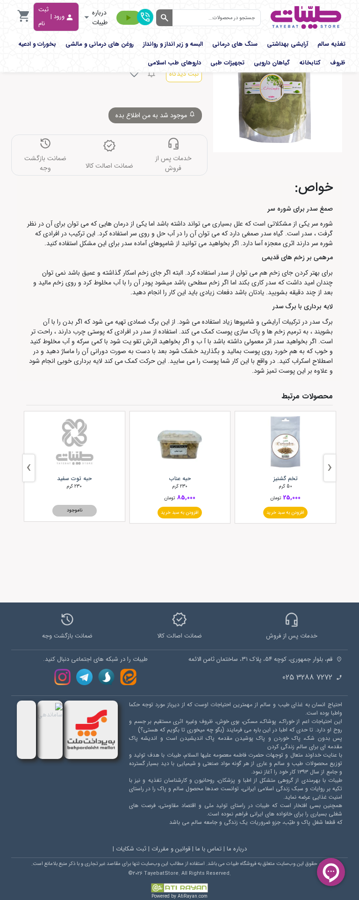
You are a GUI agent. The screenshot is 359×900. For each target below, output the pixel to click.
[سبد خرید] (24, 21)
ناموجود (74, 510)
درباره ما (237, 849)
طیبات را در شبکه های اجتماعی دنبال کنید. (95, 659)
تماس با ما (208, 849)
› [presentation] (28, 468)
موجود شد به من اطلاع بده (152, 115)
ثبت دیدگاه (184, 74)
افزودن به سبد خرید (285, 512)
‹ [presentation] (329, 468)
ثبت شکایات (131, 849)
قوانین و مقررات (170, 849)
